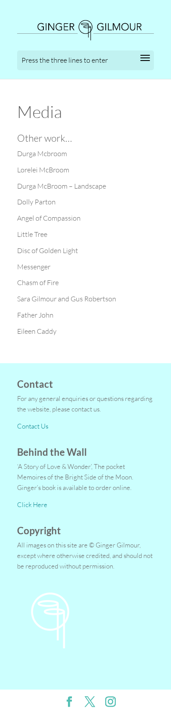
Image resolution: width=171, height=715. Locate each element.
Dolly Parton (36, 201)
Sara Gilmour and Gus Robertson (66, 298)
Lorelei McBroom (43, 169)
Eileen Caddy (37, 331)
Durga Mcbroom (42, 153)
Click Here (32, 504)
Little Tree (32, 234)
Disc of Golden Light (47, 250)
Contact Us (32, 426)
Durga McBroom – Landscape (61, 186)
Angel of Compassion (49, 218)
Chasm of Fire (38, 282)
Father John (35, 315)
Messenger (33, 266)
